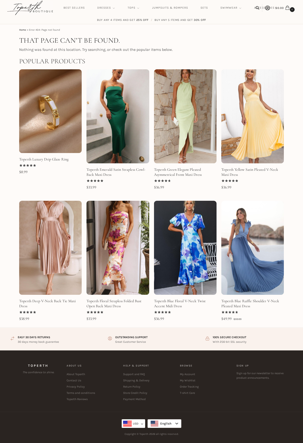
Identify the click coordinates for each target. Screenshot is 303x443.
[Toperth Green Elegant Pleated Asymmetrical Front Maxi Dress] (185, 116)
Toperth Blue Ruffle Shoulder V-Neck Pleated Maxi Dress (250, 303)
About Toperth (76, 374)
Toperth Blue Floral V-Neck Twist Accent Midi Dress (180, 303)
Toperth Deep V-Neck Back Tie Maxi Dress (47, 303)
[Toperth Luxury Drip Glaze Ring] (50, 111)
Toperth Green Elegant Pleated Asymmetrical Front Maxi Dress (178, 172)
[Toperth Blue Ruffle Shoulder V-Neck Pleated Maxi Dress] (252, 248)
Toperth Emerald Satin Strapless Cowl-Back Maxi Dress (115, 172)
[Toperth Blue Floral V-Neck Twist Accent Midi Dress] (185, 248)
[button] (285, 8)
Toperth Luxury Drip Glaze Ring (44, 159)
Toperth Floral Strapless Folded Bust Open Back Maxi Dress (113, 303)
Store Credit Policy (135, 393)
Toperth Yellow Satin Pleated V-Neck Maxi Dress (249, 172)
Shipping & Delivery (136, 380)
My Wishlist (187, 380)
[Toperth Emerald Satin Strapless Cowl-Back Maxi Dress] (117, 116)
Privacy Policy (76, 386)
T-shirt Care (187, 393)
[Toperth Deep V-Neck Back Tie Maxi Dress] (50, 248)
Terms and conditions (81, 393)
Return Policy (131, 386)
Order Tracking (189, 386)
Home (22, 29)
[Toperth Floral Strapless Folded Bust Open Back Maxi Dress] (117, 248)
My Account (187, 374)
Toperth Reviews (77, 399)
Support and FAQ (134, 374)
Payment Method (134, 399)
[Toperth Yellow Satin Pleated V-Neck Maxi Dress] (252, 116)
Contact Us (74, 380)
